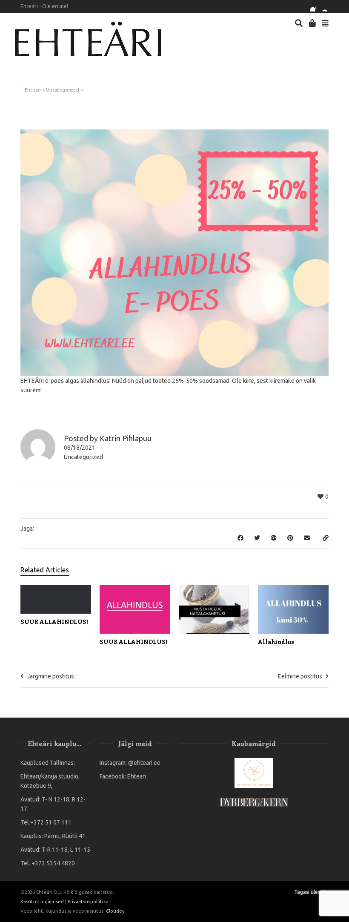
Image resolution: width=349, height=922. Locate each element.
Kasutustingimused (42, 901)
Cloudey (115, 910)
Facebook (315, 6)
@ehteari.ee (144, 762)
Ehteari (136, 776)
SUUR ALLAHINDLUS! (54, 622)
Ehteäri (33, 89)
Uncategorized (62, 89)
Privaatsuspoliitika (88, 901)
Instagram (328, 6)
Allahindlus (276, 642)
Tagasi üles (307, 892)
